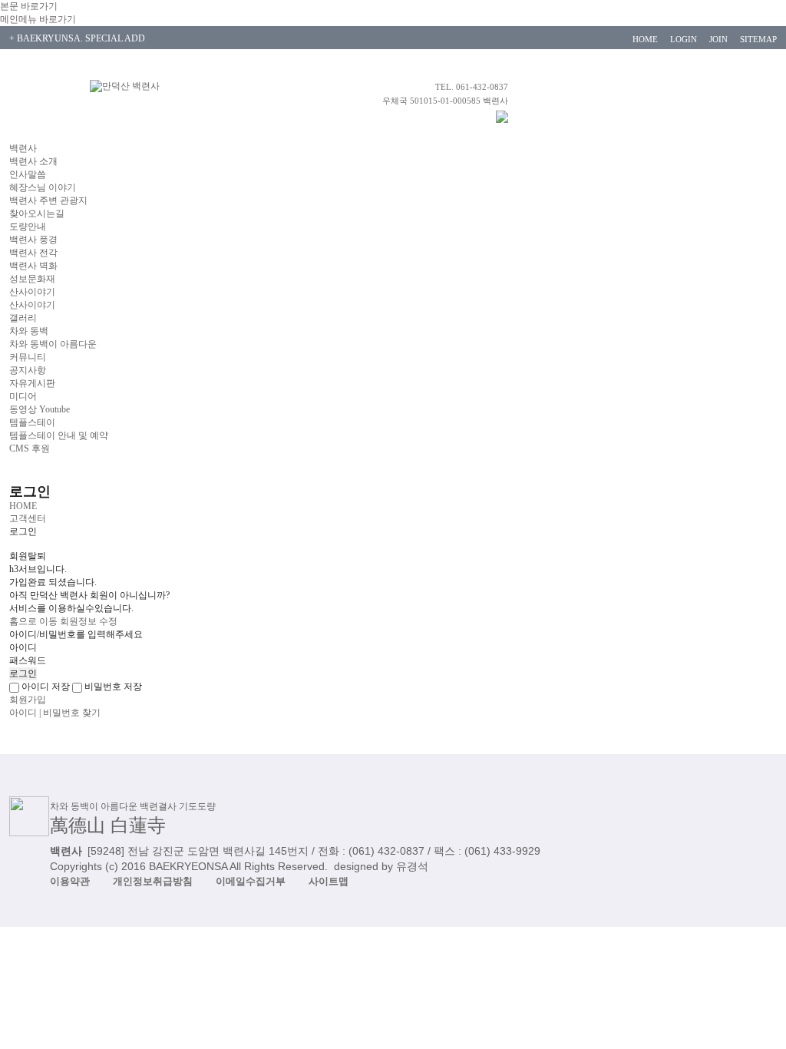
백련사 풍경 (33, 239)
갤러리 (23, 318)
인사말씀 (27, 174)
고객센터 (27, 518)
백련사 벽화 (33, 265)
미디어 (23, 396)
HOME (645, 39)
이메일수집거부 (251, 881)
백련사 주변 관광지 (48, 200)
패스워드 (27, 660)
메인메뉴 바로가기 (38, 19)
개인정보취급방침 (153, 881)
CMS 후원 (29, 448)
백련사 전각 (33, 252)
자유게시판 (32, 383)
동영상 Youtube (39, 409)
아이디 (23, 647)
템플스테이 (32, 422)
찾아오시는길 (36, 213)
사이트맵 (328, 881)
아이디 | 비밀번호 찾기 (55, 712)
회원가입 (27, 699)
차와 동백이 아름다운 (53, 344)
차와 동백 (28, 331)
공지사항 (27, 370)
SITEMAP (758, 39)
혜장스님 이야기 (42, 187)
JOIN (718, 39)
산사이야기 (32, 291)
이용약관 (70, 881)
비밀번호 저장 (112, 686)
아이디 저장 (44, 686)
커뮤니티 (27, 357)
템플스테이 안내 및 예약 (58, 435)
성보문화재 (32, 278)
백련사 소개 (33, 161)
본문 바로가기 (29, 6)
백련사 (23, 148)
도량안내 (27, 226)
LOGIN (683, 39)
